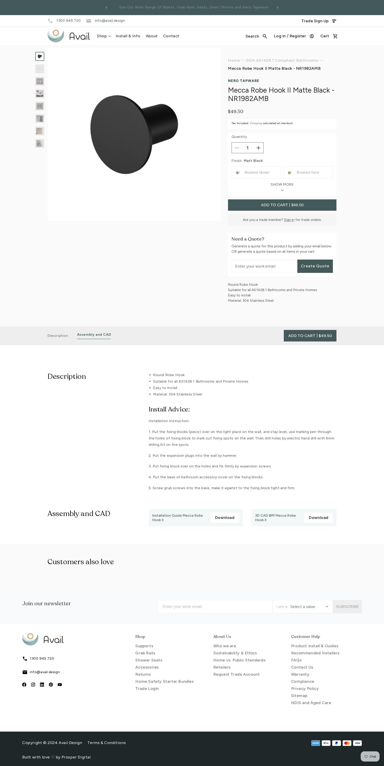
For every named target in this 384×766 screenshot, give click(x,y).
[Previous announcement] (106, 7)
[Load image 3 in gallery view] (39, 81)
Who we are (224, 645)
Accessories (147, 667)
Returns (143, 674)
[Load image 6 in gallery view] (39, 118)
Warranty (300, 674)
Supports (144, 645)
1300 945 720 (68, 20)
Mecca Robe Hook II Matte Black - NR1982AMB (274, 68)
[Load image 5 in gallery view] (39, 106)
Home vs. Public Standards (239, 660)
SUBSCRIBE (347, 606)
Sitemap (299, 695)
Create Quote (315, 266)
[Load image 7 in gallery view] (39, 131)
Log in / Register (290, 36)
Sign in (289, 220)
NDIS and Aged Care (311, 702)
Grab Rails (145, 653)
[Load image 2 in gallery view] (39, 68)
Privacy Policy (305, 688)
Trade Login (147, 688)
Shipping (256, 123)
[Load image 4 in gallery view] (39, 93)
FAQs (296, 660)
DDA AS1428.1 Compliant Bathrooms (282, 60)
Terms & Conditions (106, 742)
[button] (256, 36)
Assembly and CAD (94, 335)
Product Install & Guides (314, 645)
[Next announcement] (277, 7)
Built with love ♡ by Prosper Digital (56, 757)
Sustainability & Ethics (235, 653)
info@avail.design (110, 20)
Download (225, 517)
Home (234, 60)
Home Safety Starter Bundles (164, 681)
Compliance (302, 681)
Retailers (222, 667)
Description (58, 336)
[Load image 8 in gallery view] (39, 143)
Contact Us (302, 667)
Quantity (239, 137)
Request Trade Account (236, 674)
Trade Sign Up (315, 20)
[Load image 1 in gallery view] (39, 56)
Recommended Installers (315, 653)
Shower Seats (148, 660)
